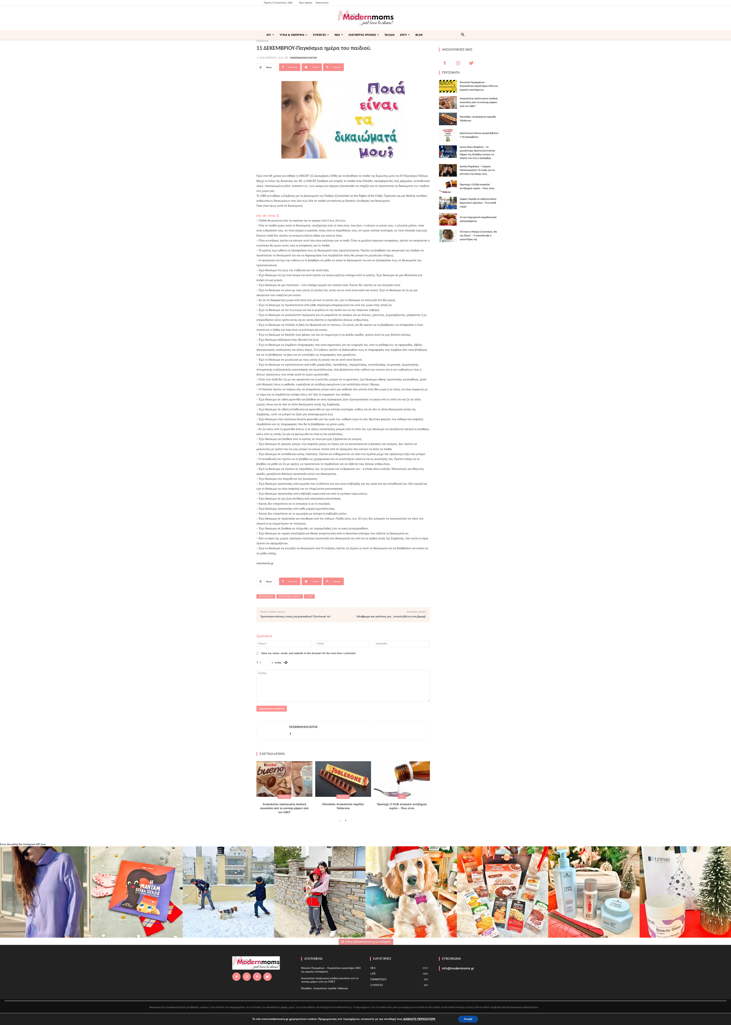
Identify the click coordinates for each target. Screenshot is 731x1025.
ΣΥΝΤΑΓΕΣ (319, 35)
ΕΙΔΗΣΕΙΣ (284, 796)
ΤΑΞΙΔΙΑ (390, 35)
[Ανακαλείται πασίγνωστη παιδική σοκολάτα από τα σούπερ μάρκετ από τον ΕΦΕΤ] (284, 779)
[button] (462, 35)
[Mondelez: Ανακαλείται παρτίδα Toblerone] (343, 779)
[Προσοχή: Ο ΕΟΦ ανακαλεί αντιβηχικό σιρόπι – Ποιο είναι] (402, 779)
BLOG (419, 35)
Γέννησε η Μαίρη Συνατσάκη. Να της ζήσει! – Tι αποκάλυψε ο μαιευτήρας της (478, 235)
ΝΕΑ (337, 35)
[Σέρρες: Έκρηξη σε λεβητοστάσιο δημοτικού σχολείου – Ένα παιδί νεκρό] (448, 203)
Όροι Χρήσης (305, 2)
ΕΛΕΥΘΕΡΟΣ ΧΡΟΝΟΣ (362, 35)
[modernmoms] (365, 18)
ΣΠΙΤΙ (403, 35)
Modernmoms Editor (303, 58)
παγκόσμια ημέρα (290, 596)
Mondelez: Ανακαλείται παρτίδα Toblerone (324, 988)
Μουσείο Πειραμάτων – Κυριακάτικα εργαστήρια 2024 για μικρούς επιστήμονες (479, 86)
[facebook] (290, 733)
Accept (468, 1019)
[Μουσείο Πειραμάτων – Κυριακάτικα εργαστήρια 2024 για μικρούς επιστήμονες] (448, 86)
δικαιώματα (266, 596)
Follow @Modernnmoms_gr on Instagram (368, 941)
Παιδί (309, 596)
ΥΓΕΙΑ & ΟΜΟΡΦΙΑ (292, 35)
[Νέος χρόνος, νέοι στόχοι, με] (320, 892)
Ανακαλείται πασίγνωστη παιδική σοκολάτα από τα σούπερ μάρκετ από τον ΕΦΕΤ (284, 808)
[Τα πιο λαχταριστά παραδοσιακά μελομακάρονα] (448, 219)
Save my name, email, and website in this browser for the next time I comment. (308, 653)
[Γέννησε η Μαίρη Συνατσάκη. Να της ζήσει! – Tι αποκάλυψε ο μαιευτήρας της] (448, 236)
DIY (269, 35)
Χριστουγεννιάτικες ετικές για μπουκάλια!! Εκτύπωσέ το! (295, 616)
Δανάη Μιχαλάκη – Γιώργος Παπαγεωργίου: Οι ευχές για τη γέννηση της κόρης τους (477, 170)
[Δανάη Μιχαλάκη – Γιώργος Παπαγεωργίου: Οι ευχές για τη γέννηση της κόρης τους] (448, 170)
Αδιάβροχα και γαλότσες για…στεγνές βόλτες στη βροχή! (391, 616)
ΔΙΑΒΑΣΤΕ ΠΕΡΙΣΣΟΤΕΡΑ (419, 1019)
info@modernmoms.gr (458, 968)
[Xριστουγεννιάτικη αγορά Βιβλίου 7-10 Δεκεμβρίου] (448, 135)
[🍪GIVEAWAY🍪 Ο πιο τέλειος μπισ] (502, 892)
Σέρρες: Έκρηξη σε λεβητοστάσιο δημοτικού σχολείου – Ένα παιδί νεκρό (478, 203)
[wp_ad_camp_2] (267, 215)
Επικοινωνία (322, 2)
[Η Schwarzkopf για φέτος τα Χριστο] (594, 892)
